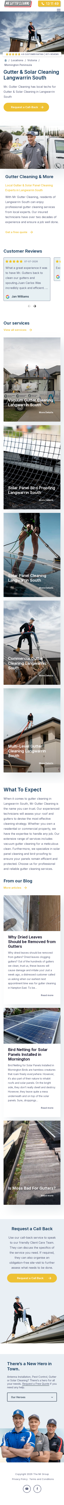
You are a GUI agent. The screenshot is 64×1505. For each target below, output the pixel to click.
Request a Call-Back (24, 107)
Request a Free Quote (35, 1383)
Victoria (32, 60)
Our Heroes (18, 1397)
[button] (34, 306)
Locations (17, 60)
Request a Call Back (30, 1278)
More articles (12, 887)
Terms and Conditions (41, 1479)
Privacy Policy (20, 1479)
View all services (15, 330)
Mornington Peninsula (18, 64)
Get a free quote (16, 232)
